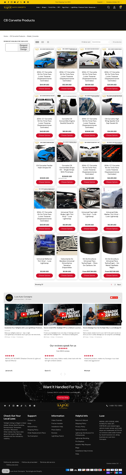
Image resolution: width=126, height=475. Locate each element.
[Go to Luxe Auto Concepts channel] (9, 297)
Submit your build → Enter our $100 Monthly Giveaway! (63, 2)
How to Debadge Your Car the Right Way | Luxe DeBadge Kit (102, 328)
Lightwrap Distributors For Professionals (84, 434)
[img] (63, 348)
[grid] (37, 42)
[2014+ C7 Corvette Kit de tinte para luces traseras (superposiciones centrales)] (44, 58)
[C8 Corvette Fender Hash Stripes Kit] (44, 151)
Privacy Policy (80, 427)
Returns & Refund (81, 420)
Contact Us (31, 420)
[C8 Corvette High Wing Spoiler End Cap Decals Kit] (112, 105)
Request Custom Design (23, 47)
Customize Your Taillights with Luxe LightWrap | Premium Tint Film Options (24, 328)
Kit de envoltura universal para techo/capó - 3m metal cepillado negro (112, 263)
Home (6, 36)
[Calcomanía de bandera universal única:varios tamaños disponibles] (67, 245)
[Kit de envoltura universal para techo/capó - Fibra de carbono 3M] (89, 245)
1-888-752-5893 (115, 406)
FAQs (29, 423)
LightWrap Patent (57, 436)
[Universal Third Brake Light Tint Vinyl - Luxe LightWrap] (67, 198)
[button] (38, 7)
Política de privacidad (29, 462)
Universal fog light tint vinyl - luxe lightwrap (89, 214)
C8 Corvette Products (17, 36)
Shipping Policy (33, 430)
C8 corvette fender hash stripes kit (44, 166)
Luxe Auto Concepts (23, 297)
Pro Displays (79, 441)
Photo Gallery (56, 430)
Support (32, 415)
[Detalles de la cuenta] (114, 7)
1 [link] (111, 285)
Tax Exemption (33, 436)
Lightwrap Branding (82, 438)
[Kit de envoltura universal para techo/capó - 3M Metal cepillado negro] (112, 245)
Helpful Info (81, 415)
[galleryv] (42, 42)
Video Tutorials (56, 420)
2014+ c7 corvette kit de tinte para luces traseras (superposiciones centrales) (44, 76)
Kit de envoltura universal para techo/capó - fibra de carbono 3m (89, 262)
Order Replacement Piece (37, 433)
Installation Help (57, 427)
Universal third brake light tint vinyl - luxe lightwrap (67, 215)
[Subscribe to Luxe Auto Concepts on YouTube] (115, 297)
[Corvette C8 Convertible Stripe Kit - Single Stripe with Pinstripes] (67, 151)
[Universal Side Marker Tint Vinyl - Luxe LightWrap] (112, 198)
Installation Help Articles (84, 451)
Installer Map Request (83, 445)
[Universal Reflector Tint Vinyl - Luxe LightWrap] (44, 245)
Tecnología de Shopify (34, 471)
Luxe (101, 415)
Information (57, 415)
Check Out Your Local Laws (12, 417)
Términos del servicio (47, 462)
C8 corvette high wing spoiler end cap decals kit (112, 121)
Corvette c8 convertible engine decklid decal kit (67, 121)
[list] (48, 42)
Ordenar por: (86, 42)
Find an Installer (57, 423)
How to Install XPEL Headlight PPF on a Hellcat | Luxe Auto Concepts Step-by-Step (63, 328)
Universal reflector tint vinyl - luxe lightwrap (44, 261)
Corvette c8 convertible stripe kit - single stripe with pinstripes (66, 168)
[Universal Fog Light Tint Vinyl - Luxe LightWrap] (89, 198)
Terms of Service (81, 430)
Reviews (54, 433)
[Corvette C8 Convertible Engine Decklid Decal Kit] (67, 105)
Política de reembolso (11, 462)
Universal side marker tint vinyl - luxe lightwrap (112, 214)
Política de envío (12, 465)
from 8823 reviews (62, 351)
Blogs (77, 448)
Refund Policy (32, 427)
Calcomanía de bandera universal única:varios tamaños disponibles (67, 263)
